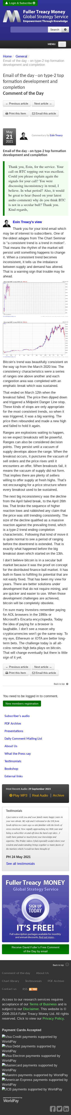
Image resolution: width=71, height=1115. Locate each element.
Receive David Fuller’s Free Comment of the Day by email (35, 949)
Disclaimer (31, 1009)
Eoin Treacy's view (27, 222)
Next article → (43, 103)
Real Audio (40, 795)
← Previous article (17, 103)
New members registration (22, 703)
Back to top (59, 684)
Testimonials (33, 981)
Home (7, 56)
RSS (24, 989)
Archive (58, 795)
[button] (65, 30)
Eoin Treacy (56, 135)
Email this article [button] (45, 113)
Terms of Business (43, 1004)
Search (54, 29)
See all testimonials (20, 864)
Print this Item (17, 113)
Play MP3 (20, 795)
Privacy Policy (53, 1018)
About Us (42, 973)
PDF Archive (56, 981)
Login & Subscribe (20, 3)
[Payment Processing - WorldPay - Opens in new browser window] (15, 1100)
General (21, 56)
